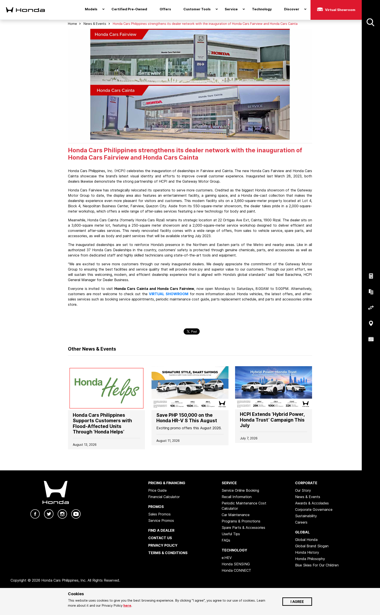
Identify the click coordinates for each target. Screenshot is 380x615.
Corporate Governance (313, 509)
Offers (165, 9)
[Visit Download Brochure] (371, 292)
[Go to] (106, 388)
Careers (301, 522)
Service (231, 9)
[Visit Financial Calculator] (371, 276)
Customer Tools (197, 9)
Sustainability (306, 516)
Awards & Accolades (312, 503)
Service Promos (161, 520)
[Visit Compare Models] (371, 307)
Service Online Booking (240, 490)
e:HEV (227, 557)
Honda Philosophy (310, 559)
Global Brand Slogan (312, 546)
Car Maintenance (236, 515)
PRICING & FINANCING (166, 483)
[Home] (22, 10)
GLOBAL (302, 532)
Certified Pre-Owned (129, 9)
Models (91, 9)
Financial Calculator (164, 497)
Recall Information (237, 497)
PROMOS (156, 506)
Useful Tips (231, 534)
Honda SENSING (236, 564)
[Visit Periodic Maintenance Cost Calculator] (371, 339)
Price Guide (157, 490)
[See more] (370, 22)
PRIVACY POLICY (162, 545)
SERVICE (229, 483)
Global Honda (306, 539)
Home (72, 23)
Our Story (303, 490)
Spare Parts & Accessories (243, 527)
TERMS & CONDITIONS (168, 553)
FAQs (226, 540)
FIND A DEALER (161, 530)
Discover (291, 9)
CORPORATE (306, 483)
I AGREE (297, 601)
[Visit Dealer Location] (371, 323)
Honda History (307, 552)
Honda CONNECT (236, 570)
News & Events (95, 23)
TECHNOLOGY (234, 550)
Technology (262, 9)
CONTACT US (160, 538)
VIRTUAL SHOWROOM (168, 294)
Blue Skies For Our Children (317, 565)
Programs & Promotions (241, 521)
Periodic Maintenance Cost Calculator (244, 506)
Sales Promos (159, 514)
